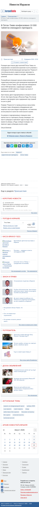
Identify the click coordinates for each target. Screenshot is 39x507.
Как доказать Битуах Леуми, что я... (13, 308)
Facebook (6, 487)
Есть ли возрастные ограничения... (10, 314)
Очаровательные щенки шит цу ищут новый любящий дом (25, 370)
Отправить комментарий (20, 62)
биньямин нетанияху (28, 412)
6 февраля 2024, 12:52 (31, 59)
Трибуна (24, 472)
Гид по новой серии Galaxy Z (22, 352)
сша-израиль (7, 409)
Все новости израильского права (28, 325)
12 (19, 442)
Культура (5, 475)
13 (24, 442)
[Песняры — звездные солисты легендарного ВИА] (7, 254)
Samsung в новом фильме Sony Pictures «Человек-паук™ (23, 335)
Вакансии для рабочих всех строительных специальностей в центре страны (23, 388)
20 (24, 445)
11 (14, 442)
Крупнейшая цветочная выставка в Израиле (24, 241)
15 (34, 442)
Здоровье (24, 462)
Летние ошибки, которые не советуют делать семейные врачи (25, 344)
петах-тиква (24, 155)
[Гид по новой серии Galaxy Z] (7, 354)
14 (29, 442)
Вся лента (34, 213)
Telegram (6, 484)
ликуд (27, 409)
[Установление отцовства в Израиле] (7, 283)
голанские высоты (18, 415)
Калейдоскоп (25, 470)
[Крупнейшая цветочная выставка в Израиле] (7, 244)
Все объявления (32, 395)
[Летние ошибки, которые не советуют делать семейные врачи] (7, 346)
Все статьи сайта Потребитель (28, 360)
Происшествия (8, 59)
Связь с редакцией (25, 489)
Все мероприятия (32, 271)
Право (4, 470)
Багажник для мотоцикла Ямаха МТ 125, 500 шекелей (24, 379)
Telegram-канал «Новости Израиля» (20, 136)
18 (14, 445)
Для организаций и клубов (18, 271)
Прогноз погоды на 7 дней (10, 225)
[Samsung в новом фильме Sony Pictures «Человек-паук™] (7, 337)
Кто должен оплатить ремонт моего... (12, 320)
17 (10, 445)
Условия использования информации (11, 505)
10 (10, 442)
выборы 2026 (31, 406)
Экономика (6, 467)
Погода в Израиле (32, 231)
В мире (24, 467)
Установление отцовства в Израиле (24, 281)
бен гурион (7, 415)
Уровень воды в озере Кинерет (11, 228)
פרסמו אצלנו (23, 497)
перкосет (19, 152)
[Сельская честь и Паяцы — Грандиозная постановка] (7, 265)
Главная (5, 462)
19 (19, 445)
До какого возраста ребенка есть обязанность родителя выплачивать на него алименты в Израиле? (24, 300)
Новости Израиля (19, 4)
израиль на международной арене (14, 406)
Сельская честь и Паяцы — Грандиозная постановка (22, 262)
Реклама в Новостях (26, 495)
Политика (5, 464)
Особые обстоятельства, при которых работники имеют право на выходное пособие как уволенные (25, 291)
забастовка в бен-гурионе (11, 412)
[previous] (3, 430)
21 (29, 445)
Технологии (25, 464)
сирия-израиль (18, 409)
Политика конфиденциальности (29, 492)
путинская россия (9, 418)
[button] (8, 11)
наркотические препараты (10, 155)
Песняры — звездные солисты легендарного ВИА (23, 251)
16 (5, 445)
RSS (5, 481)
